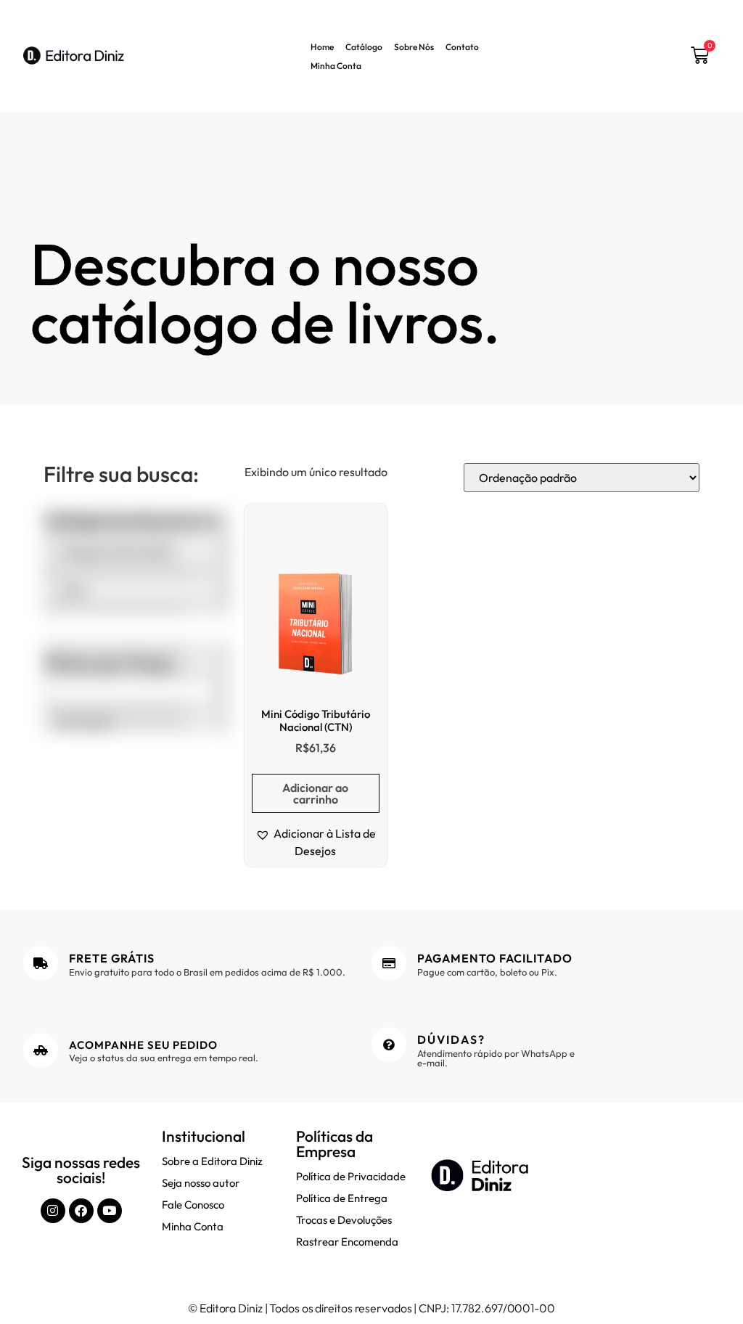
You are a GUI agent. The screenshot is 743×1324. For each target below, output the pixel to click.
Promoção (84, 722)
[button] (315, 842)
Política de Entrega (341, 1198)
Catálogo (363, 46)
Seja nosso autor (200, 1183)
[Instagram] (53, 1210)
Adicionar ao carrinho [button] (315, 793)
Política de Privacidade (351, 1176)
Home (322, 46)
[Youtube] (109, 1210)
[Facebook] (81, 1210)
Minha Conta (336, 65)
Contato (462, 46)
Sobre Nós (414, 46)
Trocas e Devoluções (344, 1220)
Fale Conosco (193, 1204)
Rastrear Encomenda (347, 1242)
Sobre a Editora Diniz (212, 1161)
